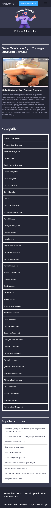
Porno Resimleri (10, 360)
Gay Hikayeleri (10, 192)
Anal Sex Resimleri (11, 313)
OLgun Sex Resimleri (12, 353)
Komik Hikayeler (10, 219)
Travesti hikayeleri (11, 400)
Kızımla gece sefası (13, 452)
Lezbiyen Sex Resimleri (13, 340)
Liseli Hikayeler (10, 232)
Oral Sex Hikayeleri (12, 252)
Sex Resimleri (9, 299)
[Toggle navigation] (45, 3)
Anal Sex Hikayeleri (12, 152)
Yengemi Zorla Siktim (13, 479)
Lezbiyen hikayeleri (12, 225)
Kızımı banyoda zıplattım (15, 457)
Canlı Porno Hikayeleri (13, 165)
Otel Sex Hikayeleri (11, 259)
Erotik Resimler (10, 320)
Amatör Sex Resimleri (13, 306)
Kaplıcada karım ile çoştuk (16, 442)
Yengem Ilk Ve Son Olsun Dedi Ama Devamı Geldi (25, 473)
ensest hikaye (27, 504)
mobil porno (9, 239)
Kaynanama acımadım (14, 447)
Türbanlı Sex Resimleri (13, 380)
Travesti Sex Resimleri (13, 373)
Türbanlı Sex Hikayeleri (13, 407)
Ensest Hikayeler (11, 172)
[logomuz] (25, 18)
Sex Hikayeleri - (12, 504)
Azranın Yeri (9, 158)
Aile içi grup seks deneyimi (16, 468)
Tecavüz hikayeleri (11, 393)
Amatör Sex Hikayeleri (13, 145)
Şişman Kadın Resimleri (14, 367)
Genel (6, 199)
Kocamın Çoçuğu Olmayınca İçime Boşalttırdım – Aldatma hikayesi (25, 430)
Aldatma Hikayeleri (12, 138)
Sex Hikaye (42, 504)
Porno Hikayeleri (11, 266)
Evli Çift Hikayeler (11, 185)
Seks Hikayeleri (10, 279)
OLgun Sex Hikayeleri (12, 246)
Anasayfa (8, 4)
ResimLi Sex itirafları (12, 272)
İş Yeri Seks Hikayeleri (13, 212)
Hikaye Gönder (28, 3)
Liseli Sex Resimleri (11, 346)
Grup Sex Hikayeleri (12, 205)
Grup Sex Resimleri (12, 333)
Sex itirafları (9, 293)
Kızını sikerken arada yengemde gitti (20, 463)
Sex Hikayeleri (10, 286)
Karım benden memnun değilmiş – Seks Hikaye (25, 436)
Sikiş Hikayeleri (10, 387)
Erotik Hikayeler (10, 179)
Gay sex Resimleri (11, 326)
